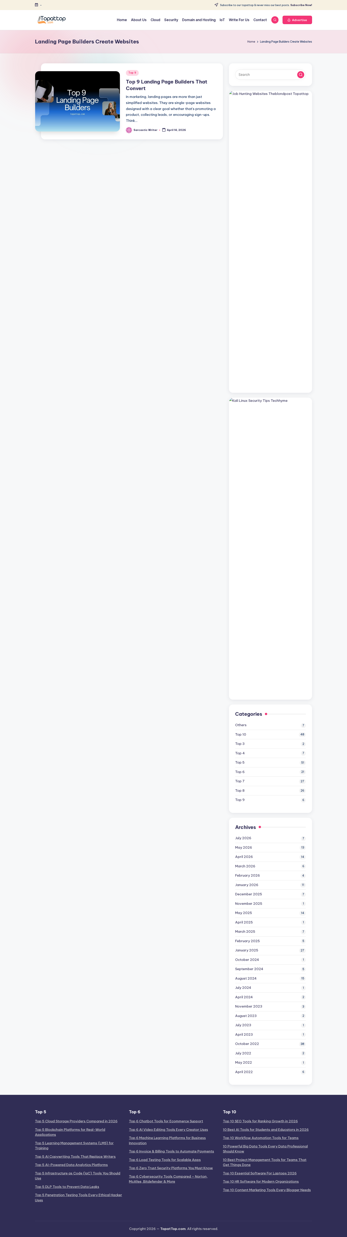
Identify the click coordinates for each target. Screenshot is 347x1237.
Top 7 (240, 781)
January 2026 (246, 885)
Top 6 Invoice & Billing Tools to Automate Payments (171, 1151)
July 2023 (243, 1025)
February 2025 (247, 941)
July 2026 (243, 838)
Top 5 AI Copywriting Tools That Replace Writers (75, 1156)
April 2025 (244, 922)
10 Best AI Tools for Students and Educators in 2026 (266, 1129)
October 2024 (247, 959)
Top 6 (240, 772)
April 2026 (244, 856)
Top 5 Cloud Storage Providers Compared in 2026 (76, 1121)
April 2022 (244, 1072)
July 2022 (243, 1053)
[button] (297, 20)
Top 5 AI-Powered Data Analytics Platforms (71, 1165)
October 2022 (247, 1044)
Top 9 (132, 72)
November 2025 (248, 903)
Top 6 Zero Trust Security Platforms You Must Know (171, 1168)
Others (241, 725)
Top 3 (240, 743)
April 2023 (244, 1034)
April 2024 (244, 997)
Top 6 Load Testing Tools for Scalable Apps (165, 1160)
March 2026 (245, 866)
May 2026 (243, 847)
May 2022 (243, 1062)
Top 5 (240, 762)
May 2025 (243, 913)
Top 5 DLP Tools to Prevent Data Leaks (67, 1187)
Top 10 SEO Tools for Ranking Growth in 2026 (260, 1121)
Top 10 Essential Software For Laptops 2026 (260, 1173)
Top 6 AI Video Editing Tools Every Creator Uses (168, 1129)
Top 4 (240, 753)
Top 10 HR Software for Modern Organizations (261, 1181)
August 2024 (246, 978)
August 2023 (246, 1016)
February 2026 (247, 875)
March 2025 (245, 931)
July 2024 (243, 987)
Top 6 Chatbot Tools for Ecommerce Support (166, 1121)
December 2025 (248, 894)
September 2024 (249, 969)
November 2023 (248, 1006)
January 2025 (246, 950)
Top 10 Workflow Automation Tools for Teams (261, 1138)
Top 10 (240, 734)
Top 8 (240, 790)
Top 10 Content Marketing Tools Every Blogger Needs (267, 1190)
